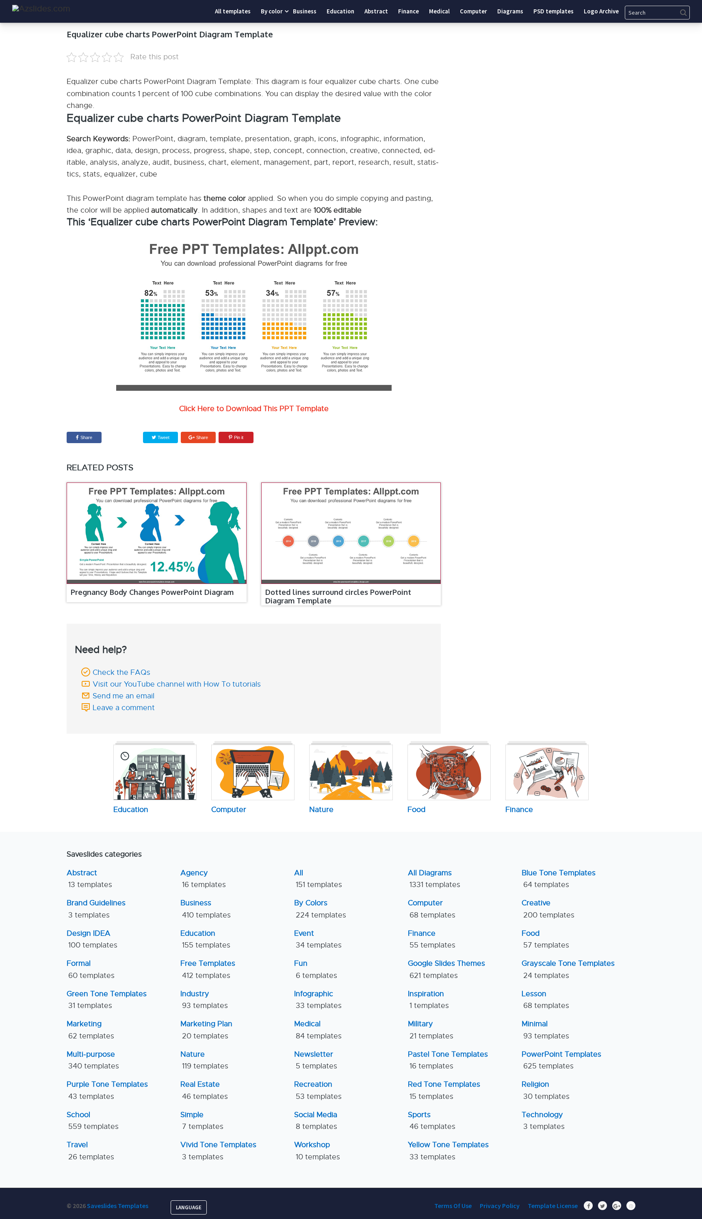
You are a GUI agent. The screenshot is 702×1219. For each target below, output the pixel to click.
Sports (431, 1120)
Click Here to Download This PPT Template (254, 408)
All (318, 878)
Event (318, 939)
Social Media (315, 1120)
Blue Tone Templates (559, 878)
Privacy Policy (500, 1206)
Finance (431, 939)
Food (545, 939)
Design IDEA (92, 939)
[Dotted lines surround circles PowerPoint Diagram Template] (351, 533)
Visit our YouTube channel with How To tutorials (177, 684)
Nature (204, 1060)
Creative (548, 908)
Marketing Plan (206, 1029)
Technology (543, 1120)
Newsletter (315, 1060)
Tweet (162, 437)
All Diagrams (434, 878)
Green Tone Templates (107, 999)
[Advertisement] (560, 79)
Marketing (90, 1029)
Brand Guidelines (96, 908)
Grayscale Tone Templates (568, 969)
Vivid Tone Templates (218, 1150)
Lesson (545, 999)
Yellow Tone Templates (448, 1150)
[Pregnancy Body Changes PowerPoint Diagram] (157, 533)
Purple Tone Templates (107, 1090)
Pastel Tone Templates (448, 1060)
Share (86, 437)
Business (205, 908)
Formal (91, 969)
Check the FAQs (121, 672)
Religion (546, 1090)
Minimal (545, 1029)
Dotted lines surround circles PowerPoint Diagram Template (338, 596)
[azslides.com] (41, 9)
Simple (201, 1120)
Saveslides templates (117, 1206)
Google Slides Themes (446, 969)
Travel (90, 1150)
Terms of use (453, 1206)
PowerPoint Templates (561, 1060)
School (93, 1120)
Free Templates (207, 969)
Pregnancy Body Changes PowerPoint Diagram (152, 592)
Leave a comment (124, 707)
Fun (315, 969)
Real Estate (204, 1090)
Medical (318, 1029)
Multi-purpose (93, 1060)
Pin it (238, 437)
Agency (203, 878)
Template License (553, 1206)
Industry (204, 999)
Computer (431, 908)
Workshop (317, 1150)
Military (430, 1029)
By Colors (320, 908)
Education (205, 939)
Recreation (318, 1090)
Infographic (318, 999)
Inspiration (428, 999)
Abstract (89, 878)
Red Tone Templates (444, 1090)
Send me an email (123, 695)
